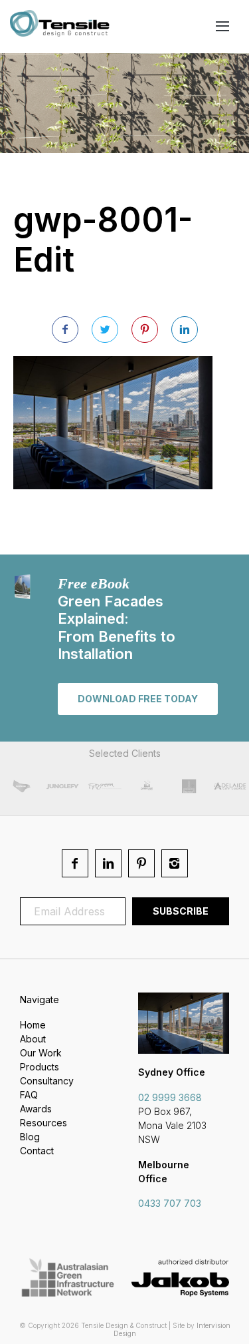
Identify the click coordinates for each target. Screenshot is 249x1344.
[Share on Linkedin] (184, 329)
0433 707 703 (169, 1203)
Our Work (41, 1052)
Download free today (138, 698)
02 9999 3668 (170, 1097)
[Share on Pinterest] (144, 329)
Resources (43, 1122)
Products (39, 1066)
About (33, 1038)
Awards (36, 1108)
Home (33, 1024)
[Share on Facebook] (65, 329)
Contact (37, 1150)
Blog (30, 1136)
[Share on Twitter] (105, 329)
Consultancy (47, 1080)
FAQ (29, 1094)
